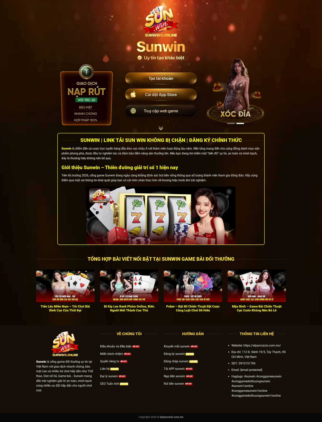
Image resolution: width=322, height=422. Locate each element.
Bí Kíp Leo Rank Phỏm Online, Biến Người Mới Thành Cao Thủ (129, 308)
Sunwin (66, 148)
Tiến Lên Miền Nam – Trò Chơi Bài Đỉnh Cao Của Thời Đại (65, 308)
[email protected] (251, 370)
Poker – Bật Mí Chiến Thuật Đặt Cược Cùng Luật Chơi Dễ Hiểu (193, 308)
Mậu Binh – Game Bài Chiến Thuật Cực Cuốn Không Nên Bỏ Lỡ (257, 308)
